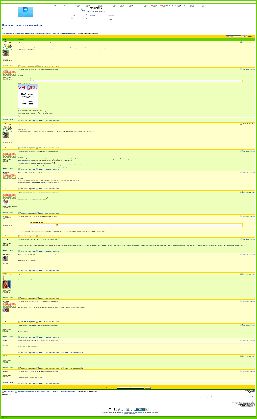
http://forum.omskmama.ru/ (25, 160)
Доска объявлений (185, 5)
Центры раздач (198, 5)
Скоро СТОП (159, 5)
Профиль (74, 17)
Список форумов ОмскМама (33, 33)
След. (6, 29)
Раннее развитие (93, 5)
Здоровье (126, 5)
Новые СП (150, 5)
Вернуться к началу (8, 65)
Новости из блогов (92, 19)
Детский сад (105, 5)
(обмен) (111, 5)
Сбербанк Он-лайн (171, 5)
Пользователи (91, 15)
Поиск (73, 15)
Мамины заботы (46, 33)
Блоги (73, 19)
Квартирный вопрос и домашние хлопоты (64, 33)
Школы (118, 5)
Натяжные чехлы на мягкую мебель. (22, 25)
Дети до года (82, 5)
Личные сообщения (93, 17)
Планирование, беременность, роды (65, 5)
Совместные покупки (138, 5)
